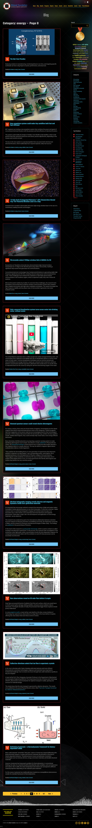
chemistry (17, 147)
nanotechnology (25, 539)
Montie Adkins (79, 192)
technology (84, 67)
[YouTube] (85, 823)
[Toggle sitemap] (85, 2)
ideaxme (73, 57)
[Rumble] (88, 823)
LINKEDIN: (56, 810)
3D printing (76, 79)
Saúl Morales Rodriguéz (13, 464)
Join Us (65, 6)
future (83, 53)
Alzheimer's (80, 44)
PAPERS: (37, 816)
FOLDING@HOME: (58, 814)
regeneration (76, 65)
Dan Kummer (79, 159)
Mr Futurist (76, 212)
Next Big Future (77, 214)
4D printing (76, 81)
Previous (14, 793)
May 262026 (7, 747)
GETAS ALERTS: (75, 810)
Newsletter (70, 6)
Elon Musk (76, 87)
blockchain (86, 50)
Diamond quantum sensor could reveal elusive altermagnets (31, 423)
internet (19, 293)
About (34, 6)
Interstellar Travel (85, 57)
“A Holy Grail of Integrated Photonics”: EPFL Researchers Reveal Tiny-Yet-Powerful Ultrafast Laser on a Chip (32, 201)
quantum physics (25, 464)
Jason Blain (79, 190)
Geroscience (76, 208)
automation (76, 103)
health (77, 55)
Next (49, 793)
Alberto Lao (78, 172)
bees (74, 105)
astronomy (76, 100)
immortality (79, 57)
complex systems (77, 123)
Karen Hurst (79, 153)
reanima (78, 63)
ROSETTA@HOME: (21, 816)
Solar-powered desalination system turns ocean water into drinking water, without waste (34, 310)
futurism (19, 211)
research (81, 65)
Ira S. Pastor (79, 194)
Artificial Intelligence (78, 46)
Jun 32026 (7, 59)
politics (75, 63)
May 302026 (7, 424)
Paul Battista (79, 148)
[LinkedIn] (82, 823)
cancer (78, 52)
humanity (87, 55)
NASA (84, 61)
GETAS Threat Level (8, 813)
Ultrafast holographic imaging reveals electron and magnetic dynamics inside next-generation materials (31, 502)
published (42, 443)
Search (87, 25)
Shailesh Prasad (80, 146)
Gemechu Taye (79, 150)
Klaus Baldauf (79, 164)
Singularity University (78, 88)
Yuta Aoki (78, 168)
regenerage (84, 63)
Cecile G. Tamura (80, 166)
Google (73, 55)
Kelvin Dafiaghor (80, 151)
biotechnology (76, 50)
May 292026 (7, 502)
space (75, 66)
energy (16, 69)
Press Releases (85, 6)
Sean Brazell (79, 180)
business (75, 118)
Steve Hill (78, 182)
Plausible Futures (77, 216)
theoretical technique (18, 444)
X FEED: (19, 812)
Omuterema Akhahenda (79, 161)
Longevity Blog (77, 210)
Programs (46, 6)
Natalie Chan (11, 293)
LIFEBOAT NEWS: (39, 810)
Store (80, 6)
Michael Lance (79, 188)
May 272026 (7, 663)
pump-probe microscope (30, 529)
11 (39, 793)
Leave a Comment (21, 69)
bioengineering (77, 108)
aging (74, 44)
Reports (52, 6)
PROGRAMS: (75, 814)
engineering (24, 693)
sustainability (23, 369)
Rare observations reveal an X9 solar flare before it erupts (30, 598)
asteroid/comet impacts (79, 99)
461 (44, 793)
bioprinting (76, 112)
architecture (76, 97)
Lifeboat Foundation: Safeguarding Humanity (15, 6)
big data (75, 106)
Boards (41, 6)
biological (75, 109)
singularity (86, 65)
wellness (84, 69)
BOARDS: (74, 812)
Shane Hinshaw (80, 174)
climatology (76, 121)
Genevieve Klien (80, 134)
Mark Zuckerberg (77, 91)
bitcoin (81, 50)
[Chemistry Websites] (80, 34)
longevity (80, 61)
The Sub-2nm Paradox (17, 59)
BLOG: (37, 812)
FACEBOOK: (20, 810)
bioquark (78, 48)
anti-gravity (76, 96)
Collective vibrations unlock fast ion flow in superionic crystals (32, 663)
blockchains (76, 117)
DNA (74, 84)
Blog (38, 6)
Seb (76, 186)
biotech (83, 48)
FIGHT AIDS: (20, 814)
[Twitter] (79, 823)
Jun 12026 (7, 260)
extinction (80, 53)
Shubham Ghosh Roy (13, 369)
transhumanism (77, 68)
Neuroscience (86, 61)
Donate (60, 6)
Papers (56, 6)
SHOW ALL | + (75, 198)
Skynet (75, 90)
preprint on (15, 612)
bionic (74, 110)
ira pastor (76, 59)
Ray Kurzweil (76, 85)
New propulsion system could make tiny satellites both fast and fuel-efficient (32, 124)
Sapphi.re (25, 823)
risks (83, 65)
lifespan (74, 61)
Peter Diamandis (77, 82)
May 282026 (7, 598)
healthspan (82, 56)
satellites (24, 147)
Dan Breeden (11, 69)
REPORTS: (38, 814)
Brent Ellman (79, 184)
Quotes (75, 6)
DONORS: (56, 812)
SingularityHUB (77, 218)
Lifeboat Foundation (12, 823)
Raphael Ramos (80, 176)
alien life (75, 94)
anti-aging (85, 44)
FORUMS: (56, 816)
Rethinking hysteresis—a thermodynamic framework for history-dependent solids (33, 748)
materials (23, 778)
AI (76, 44)
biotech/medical (77, 114)
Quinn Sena (78, 142)
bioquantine (83, 46)
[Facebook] (76, 823)
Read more (31, 74)
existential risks (75, 53)
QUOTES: (74, 816)
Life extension (83, 59)
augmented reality (78, 102)
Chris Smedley (79, 196)
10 (36, 793)
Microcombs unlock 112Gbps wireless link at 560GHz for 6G (30, 260)
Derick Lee (78, 170)
